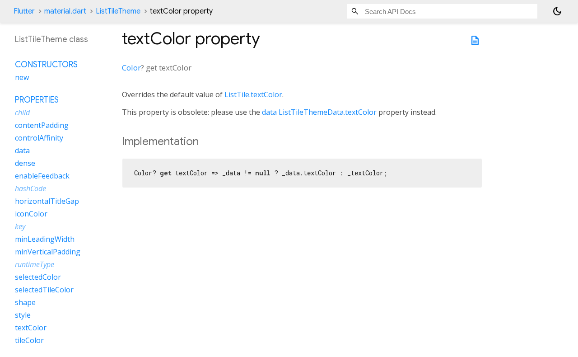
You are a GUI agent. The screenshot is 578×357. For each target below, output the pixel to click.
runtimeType (34, 264)
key (20, 226)
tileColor (29, 340)
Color (131, 67)
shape (25, 302)
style (23, 315)
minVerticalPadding (47, 252)
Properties (37, 100)
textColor (31, 328)
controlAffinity (39, 138)
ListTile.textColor (253, 94)
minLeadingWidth (45, 239)
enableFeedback (42, 176)
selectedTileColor (44, 290)
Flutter (24, 11)
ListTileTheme (118, 11)
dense (25, 163)
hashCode (30, 188)
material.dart (65, 11)
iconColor (31, 214)
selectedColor (38, 277)
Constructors (46, 65)
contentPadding (42, 125)
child (22, 112)
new (22, 77)
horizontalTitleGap (47, 201)
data (269, 112)
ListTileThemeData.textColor (328, 112)
